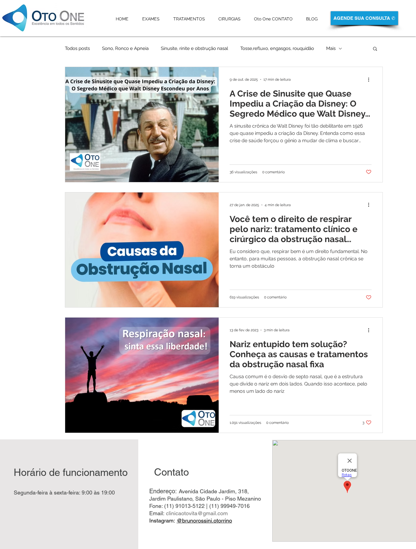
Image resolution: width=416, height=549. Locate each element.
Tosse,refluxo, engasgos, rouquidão (277, 48)
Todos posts (77, 48)
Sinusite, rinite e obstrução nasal (194, 48)
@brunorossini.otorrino (204, 520)
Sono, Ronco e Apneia (125, 48)
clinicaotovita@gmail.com (197, 513)
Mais (331, 48)
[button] (375, 49)
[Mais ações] (370, 79)
